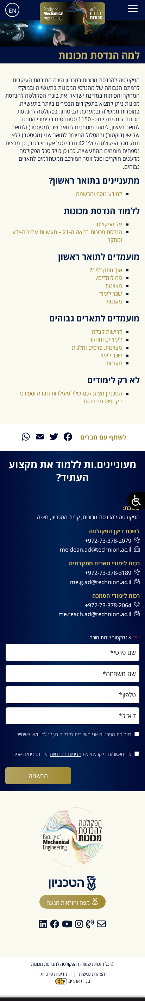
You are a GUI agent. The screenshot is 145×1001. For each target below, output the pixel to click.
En (12, 10)
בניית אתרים (78, 981)
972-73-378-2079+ (108, 541)
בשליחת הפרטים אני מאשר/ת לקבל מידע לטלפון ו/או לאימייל (74, 734)
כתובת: (131, 508)
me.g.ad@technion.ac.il (100, 582)
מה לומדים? (109, 278)
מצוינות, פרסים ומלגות (97, 347)
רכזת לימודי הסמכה (116, 595)
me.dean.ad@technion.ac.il (95, 549)
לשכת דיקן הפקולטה (114, 531)
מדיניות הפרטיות (65, 754)
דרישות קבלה (107, 332)
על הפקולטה (107, 224)
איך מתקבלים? (106, 270)
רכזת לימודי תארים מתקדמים (104, 563)
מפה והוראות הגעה (68, 903)
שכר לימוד (110, 293)
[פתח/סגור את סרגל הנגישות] (136, 500)
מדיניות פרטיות (53, 974)
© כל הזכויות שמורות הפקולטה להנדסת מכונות (72, 964)
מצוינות (113, 286)
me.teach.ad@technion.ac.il (94, 614)
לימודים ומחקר (105, 339)
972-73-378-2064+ (108, 605)
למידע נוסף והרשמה (99, 194)
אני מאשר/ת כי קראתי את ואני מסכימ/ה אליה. (71, 754)
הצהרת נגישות (92, 974)
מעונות (114, 301)
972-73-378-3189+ (108, 573)
